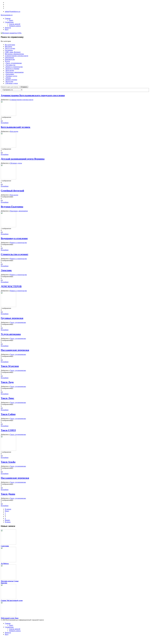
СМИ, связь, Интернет (13, 52)
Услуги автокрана (11, 334)
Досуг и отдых (10, 48)
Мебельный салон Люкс (10, 618)
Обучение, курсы (16, 163)
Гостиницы (9, 50)
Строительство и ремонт (14, 254)
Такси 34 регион (10, 366)
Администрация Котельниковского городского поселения (33, 95)
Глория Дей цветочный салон (12, 600)
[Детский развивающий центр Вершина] (8, 179)
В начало (8, 509)
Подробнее (4, 123)
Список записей (14, 24)
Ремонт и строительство (18, 242)
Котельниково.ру (7, 15)
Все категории (10, 45)
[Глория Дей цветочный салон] (8, 599)
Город (11, 20)
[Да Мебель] (8, 562)
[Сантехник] (8, 544)
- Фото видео (9, 70)
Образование (9, 57)
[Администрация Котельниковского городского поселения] (8, 115)
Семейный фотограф (12, 190)
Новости (8, 27)
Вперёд (7, 520)
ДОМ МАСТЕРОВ (11, 286)
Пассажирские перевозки (15, 350)
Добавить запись (15, 26)
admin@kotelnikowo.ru (12, 11)
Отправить (24, 87)
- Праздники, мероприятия (14, 72)
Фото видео (14, 131)
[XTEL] (11, 33)
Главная (7, 18)
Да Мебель (5, 563)
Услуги (7, 61)
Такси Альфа (8, 462)
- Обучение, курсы (11, 83)
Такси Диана (8, 494)
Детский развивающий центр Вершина (22, 158)
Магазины (8, 46)
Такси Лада (7, 382)
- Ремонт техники (11, 79)
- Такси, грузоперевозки (13, 63)
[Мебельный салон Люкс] (8, 616)
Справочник (9, 22)
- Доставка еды (10, 65)
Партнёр (4, 583)
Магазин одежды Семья (9, 581)
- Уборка (8, 78)
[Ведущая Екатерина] (8, 227)
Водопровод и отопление (14, 238)
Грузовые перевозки (12, 318)
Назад (7, 511)
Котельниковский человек (15, 127)
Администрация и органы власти (16, 56)
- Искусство (9, 81)
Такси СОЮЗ (8, 430)
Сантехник (5, 546)
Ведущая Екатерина (12, 206)
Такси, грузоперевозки (18, 322)
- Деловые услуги (11, 76)
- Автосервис (9, 74)
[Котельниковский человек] (8, 147)
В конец (8, 522)
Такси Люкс (7, 398)
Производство (10, 59)
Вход (6, 29)
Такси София (8, 414)
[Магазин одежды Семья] (8, 579)
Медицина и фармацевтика (14, 54)
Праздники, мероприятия (19, 211)
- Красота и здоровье (12, 68)
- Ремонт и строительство (14, 67)
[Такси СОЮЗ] (8, 450)
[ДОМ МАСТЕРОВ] (8, 306)
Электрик (6, 270)
